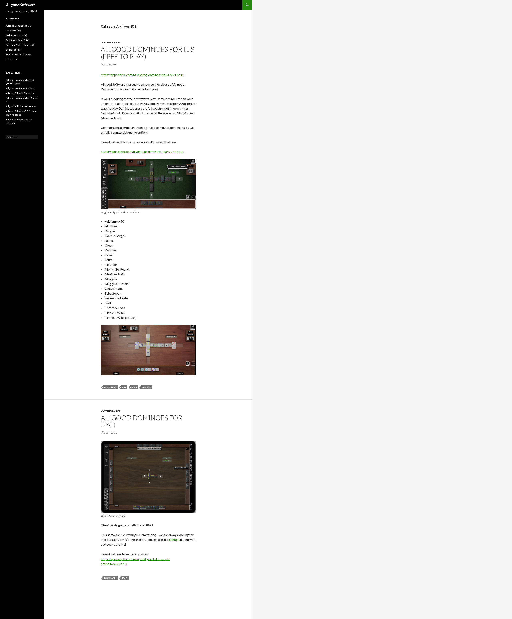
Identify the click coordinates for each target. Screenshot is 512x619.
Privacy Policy (13, 30)
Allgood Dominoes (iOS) (19, 25)
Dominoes (108, 42)
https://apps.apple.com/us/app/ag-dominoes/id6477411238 (142, 151)
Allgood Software (21, 5)
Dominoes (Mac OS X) (17, 40)
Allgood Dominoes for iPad (141, 421)
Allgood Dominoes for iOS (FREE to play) (147, 52)
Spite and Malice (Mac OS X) (20, 44)
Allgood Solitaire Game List (20, 93)
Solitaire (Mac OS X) (16, 35)
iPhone (146, 387)
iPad (134, 387)
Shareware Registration (18, 54)
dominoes (110, 387)
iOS (118, 42)
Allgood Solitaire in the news (21, 106)
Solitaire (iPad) (13, 49)
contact (174, 539)
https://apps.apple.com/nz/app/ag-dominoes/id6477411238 (142, 75)
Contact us (11, 59)
